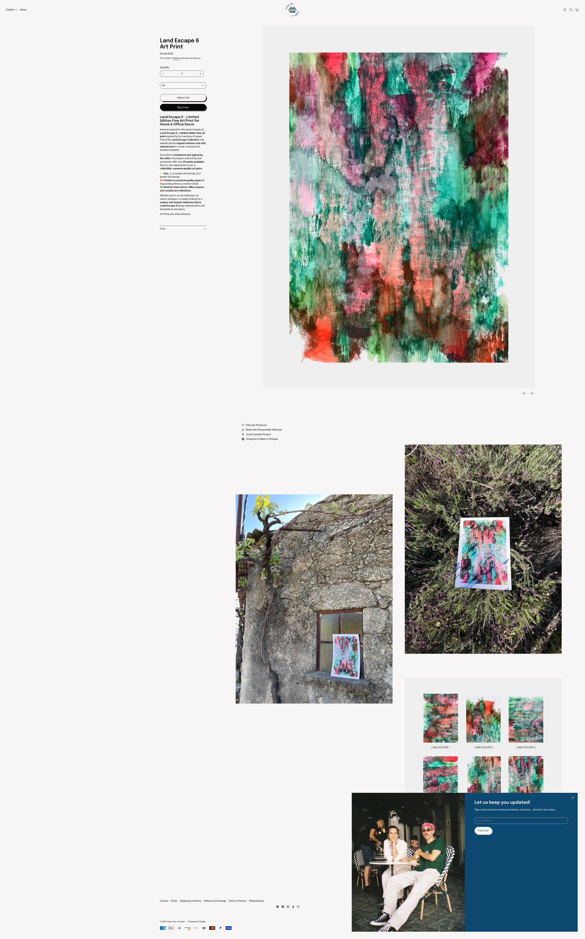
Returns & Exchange (215, 901)
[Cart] (577, 10)
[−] (163, 74)
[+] (200, 74)
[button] (571, 10)
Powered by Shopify (197, 921)
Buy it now (183, 107)
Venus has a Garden (176, 921)
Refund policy (256, 901)
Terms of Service (238, 901)
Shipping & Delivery (190, 901)
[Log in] (565, 10)
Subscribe (483, 830)
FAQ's (174, 901)
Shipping (176, 58)
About (23, 9)
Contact (164, 901)
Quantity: (165, 67)
